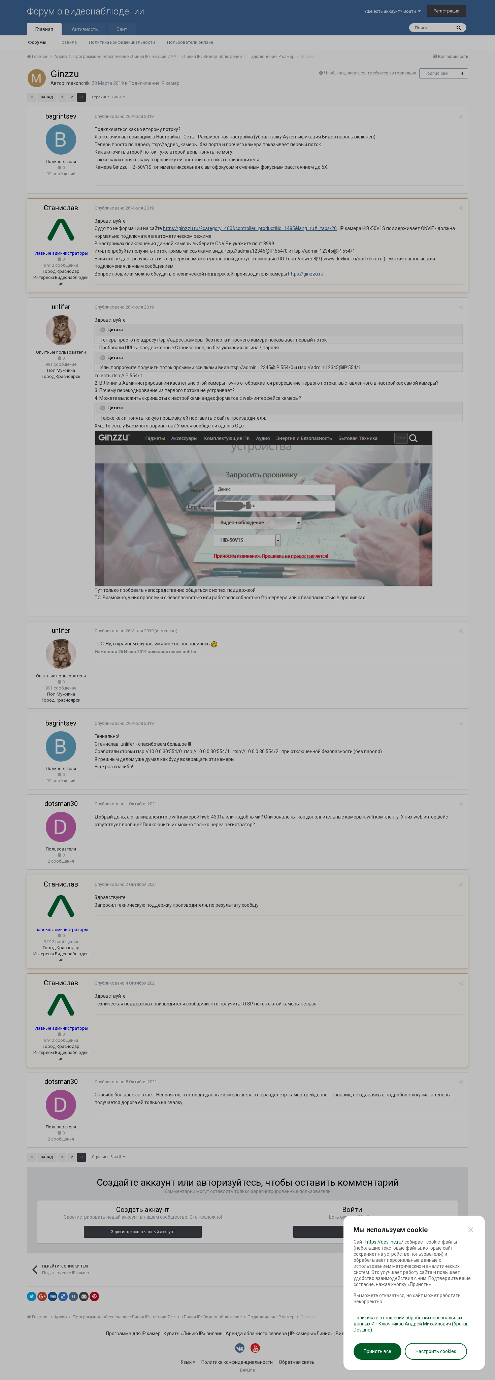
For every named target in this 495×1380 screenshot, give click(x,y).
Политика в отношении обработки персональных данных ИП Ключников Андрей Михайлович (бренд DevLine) (410, 1324)
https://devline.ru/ (384, 1242)
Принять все (377, 1351)
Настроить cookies (436, 1351)
